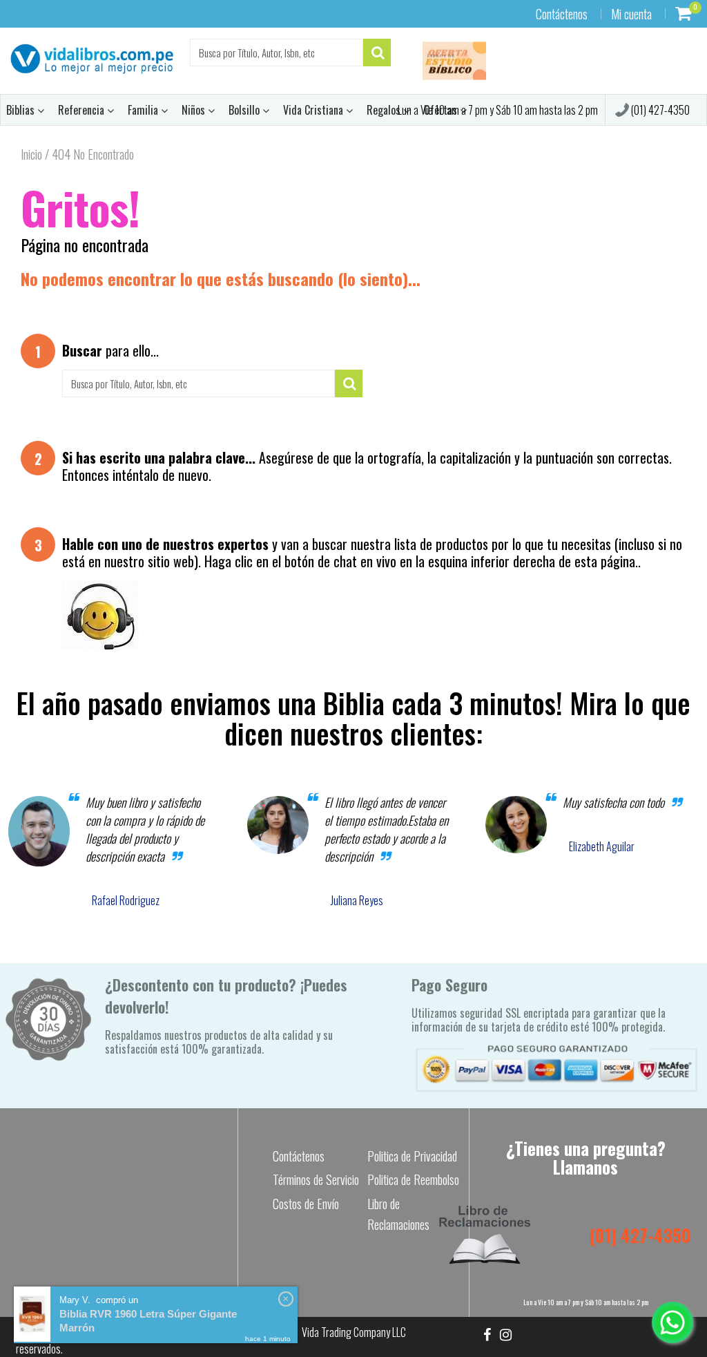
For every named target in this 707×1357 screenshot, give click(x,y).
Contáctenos (562, 14)
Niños (195, 110)
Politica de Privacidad (412, 1156)
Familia (144, 110)
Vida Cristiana (314, 110)
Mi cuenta (631, 14)
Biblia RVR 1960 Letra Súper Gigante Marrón (148, 1321)
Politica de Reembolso (413, 1179)
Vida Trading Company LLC (354, 1332)
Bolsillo (245, 110)
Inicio (31, 154)
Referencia (82, 110)
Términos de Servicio (316, 1179)
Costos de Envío (306, 1204)
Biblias (21, 110)
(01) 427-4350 (659, 110)
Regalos (385, 110)
